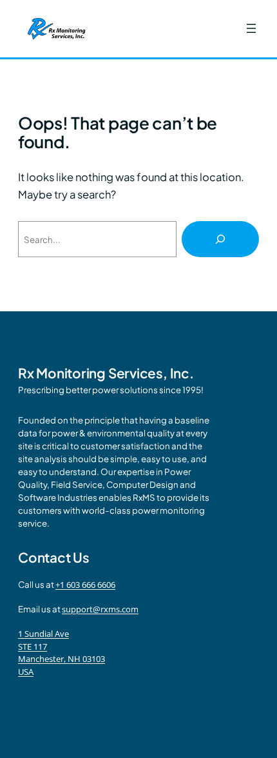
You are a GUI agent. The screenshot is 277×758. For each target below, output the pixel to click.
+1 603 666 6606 (85, 584)
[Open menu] (251, 28)
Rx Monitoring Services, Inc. (106, 373)
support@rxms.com (100, 609)
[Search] (220, 239)
